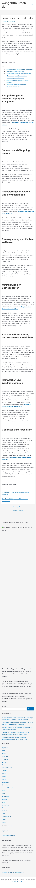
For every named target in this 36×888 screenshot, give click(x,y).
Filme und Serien (7, 768)
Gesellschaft (5, 782)
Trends (4, 819)
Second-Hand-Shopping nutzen (15, 71)
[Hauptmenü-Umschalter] (32, 5)
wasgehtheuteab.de (14, 4)
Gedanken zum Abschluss (14, 86)
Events (4, 762)
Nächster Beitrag (18, 510)
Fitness (4, 773)
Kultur (3, 790)
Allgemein (5, 747)
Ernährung (5, 759)
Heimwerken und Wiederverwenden (16, 84)
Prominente (5, 796)
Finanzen (5, 21)
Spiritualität (5, 805)
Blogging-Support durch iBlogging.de (13, 872)
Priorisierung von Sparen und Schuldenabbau (19, 73)
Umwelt (4, 822)
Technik (4, 811)
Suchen (4, 706)
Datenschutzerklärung (8, 835)
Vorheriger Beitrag (18, 507)
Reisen (4, 802)
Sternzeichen (6, 808)
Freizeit (4, 776)
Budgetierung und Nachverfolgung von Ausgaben (20, 69)
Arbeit (3, 750)
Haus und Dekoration (8, 788)
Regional (4, 799)
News (3, 793)
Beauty (4, 753)
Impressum (5, 831)
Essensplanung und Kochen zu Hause (17, 76)
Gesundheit (5, 785)
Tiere (3, 813)
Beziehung (5, 756)
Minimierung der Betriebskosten (15, 78)
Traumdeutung (6, 816)
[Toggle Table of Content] (3, 67)
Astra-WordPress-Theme (18, 882)
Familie (4, 765)
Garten (4, 779)
